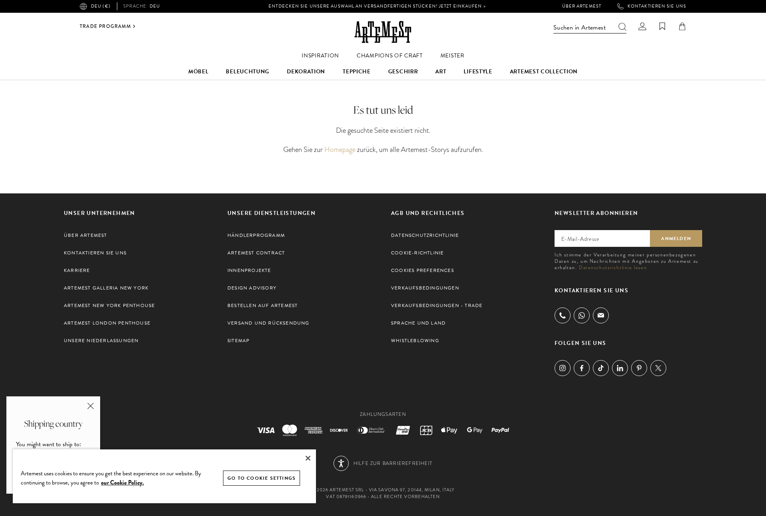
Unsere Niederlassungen (101, 340)
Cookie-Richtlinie (417, 252)
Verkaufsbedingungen (425, 287)
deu (141, 6)
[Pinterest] (639, 368)
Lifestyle (478, 71)
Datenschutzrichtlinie (425, 235)
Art (440, 71)
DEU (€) (101, 6)
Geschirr (403, 71)
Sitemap (238, 340)
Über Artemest (581, 6)
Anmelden (676, 238)
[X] (658, 368)
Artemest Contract (256, 252)
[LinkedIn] (620, 368)
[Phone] (562, 315)
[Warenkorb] (682, 26)
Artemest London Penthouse (107, 323)
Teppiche (357, 71)
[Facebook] (581, 368)
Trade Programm (105, 26)
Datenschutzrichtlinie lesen (613, 267)
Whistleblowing (415, 340)
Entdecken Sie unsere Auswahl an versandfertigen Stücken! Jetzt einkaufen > (377, 6)
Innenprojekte (249, 270)
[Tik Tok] (600, 368)
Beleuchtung (247, 71)
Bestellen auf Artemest (262, 305)
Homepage (339, 149)
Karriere (77, 270)
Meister (452, 55)
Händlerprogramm (256, 235)
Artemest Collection (544, 71)
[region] (164, 476)
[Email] (600, 315)
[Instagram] (562, 368)
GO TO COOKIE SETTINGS (261, 478)
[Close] (308, 458)
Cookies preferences (422, 270)
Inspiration (320, 55)
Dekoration (306, 71)
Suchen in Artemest (579, 27)
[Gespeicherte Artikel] (662, 26)
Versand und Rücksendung (268, 323)
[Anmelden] (642, 26)
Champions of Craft (390, 55)
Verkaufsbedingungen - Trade (436, 305)
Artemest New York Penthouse (109, 305)
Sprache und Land (418, 323)
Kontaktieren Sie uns (657, 6)
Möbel (198, 71)
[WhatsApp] (581, 315)
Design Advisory (251, 287)
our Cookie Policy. (122, 482)
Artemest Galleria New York (106, 287)
